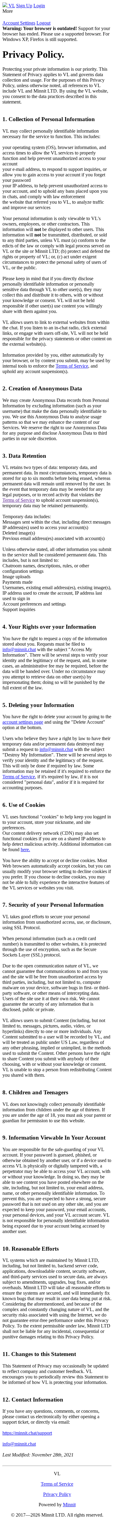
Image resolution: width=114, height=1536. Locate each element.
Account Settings (18, 22)
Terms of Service (72, 366)
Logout (43, 22)
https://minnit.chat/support (27, 1433)
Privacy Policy (57, 1494)
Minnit (69, 1504)
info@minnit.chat (19, 649)
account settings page (22, 722)
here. (25, 849)
